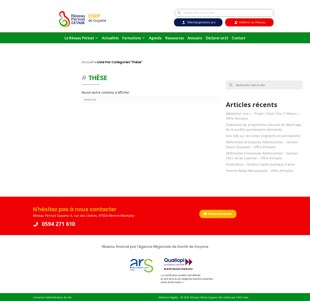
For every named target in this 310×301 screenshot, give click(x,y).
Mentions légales (168, 297)
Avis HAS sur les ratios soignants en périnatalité (263, 136)
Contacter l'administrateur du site (52, 297)
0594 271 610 (57, 224)
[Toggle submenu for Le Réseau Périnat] (96, 38)
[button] (198, 22)
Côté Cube (242, 297)
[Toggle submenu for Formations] (143, 38)
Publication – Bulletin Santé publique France (260, 164)
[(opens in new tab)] (178, 263)
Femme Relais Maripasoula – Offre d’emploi (259, 170)
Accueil (88, 62)
